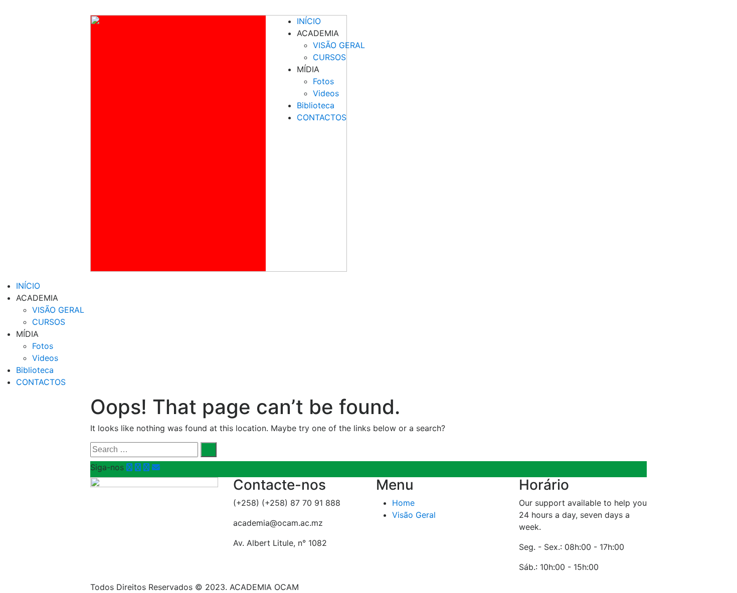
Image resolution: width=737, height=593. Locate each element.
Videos (326, 93)
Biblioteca (315, 105)
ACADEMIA (318, 33)
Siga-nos (107, 467)
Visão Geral (414, 515)
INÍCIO (309, 21)
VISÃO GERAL (339, 45)
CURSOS (329, 57)
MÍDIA (308, 69)
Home (403, 503)
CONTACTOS (321, 117)
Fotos (323, 81)
